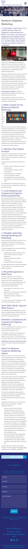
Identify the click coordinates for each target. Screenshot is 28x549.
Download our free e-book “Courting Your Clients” (14, 341)
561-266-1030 (22, 447)
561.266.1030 (10, 532)
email (13, 447)
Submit (14, 511)
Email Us (18, 532)
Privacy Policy (19, 547)
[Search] (25, 457)
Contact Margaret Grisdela (8, 91)
